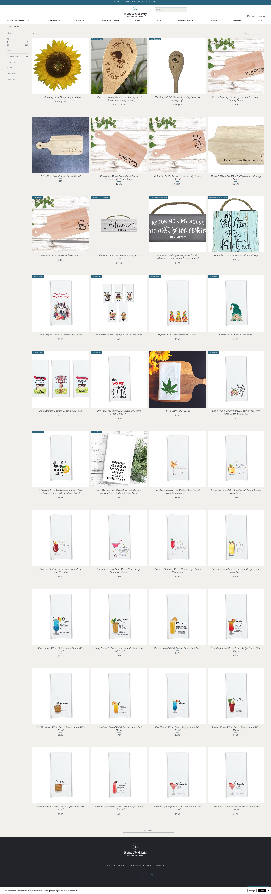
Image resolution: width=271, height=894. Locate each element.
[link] (262, 16)
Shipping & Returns (125, 875)
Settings (252, 891)
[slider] (7, 42)
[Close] (268, 890)
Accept (262, 891)
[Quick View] (60, 66)
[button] (53, 20)
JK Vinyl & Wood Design (135, 14)
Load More (148, 830)
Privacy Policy (141, 875)
